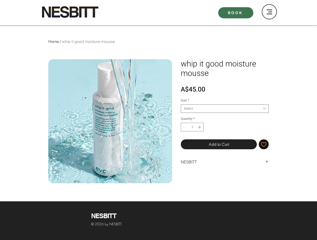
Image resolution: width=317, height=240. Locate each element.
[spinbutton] (192, 127)
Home (53, 41)
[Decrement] (184, 127)
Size (185, 100)
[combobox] (225, 108)
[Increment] (200, 127)
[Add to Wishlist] (264, 144)
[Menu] (269, 11)
